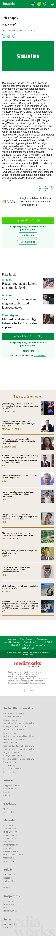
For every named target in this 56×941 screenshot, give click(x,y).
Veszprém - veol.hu (12, 768)
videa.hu (7, 907)
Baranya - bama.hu (12, 716)
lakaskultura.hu (10, 831)
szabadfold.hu (9, 788)
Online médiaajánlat (26, 639)
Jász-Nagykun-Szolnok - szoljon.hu (18, 746)
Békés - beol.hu (10, 720)
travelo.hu (8, 848)
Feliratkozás (28, 351)
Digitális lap (28, 235)
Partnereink (27, 645)
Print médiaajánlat (42, 639)
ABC (4, 30)
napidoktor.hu (9, 841)
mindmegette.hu (11, 844)
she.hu (6, 887)
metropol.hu (9, 881)
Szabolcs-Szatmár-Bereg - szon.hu (18, 759)
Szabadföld (36, 201)
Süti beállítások (27, 648)
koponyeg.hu (9, 904)
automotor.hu (9, 828)
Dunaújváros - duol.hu (13, 729)
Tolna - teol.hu (10, 762)
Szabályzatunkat (40, 356)
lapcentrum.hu (10, 910)
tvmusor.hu (8, 861)
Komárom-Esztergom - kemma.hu (18, 749)
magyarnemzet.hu (11, 785)
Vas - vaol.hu (9, 765)
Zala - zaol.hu (9, 772)
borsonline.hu (9, 874)
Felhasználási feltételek (31, 642)
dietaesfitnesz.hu (11, 851)
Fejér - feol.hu (9, 733)
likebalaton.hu (9, 838)
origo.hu (7, 795)
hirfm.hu (7, 927)
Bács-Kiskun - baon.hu (13, 713)
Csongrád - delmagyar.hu (14, 726)
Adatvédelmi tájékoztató (12, 642)
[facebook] (24, 690)
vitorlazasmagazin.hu (13, 854)
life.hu (6, 884)
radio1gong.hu (10, 924)
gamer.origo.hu (10, 835)
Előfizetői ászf (15, 645)
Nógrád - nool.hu (11, 752)
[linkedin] (31, 690)
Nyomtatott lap (28, 242)
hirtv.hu (7, 792)
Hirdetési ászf (47, 642)
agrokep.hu (8, 812)
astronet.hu (8, 825)
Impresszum (12, 639)
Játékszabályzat (40, 645)
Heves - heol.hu (10, 742)
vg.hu (5, 808)
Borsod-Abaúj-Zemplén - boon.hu (18, 723)
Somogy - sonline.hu (12, 755)
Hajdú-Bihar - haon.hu (13, 739)
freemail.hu (8, 901)
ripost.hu (7, 878)
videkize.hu (8, 857)
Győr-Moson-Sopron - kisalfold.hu (18, 736)
